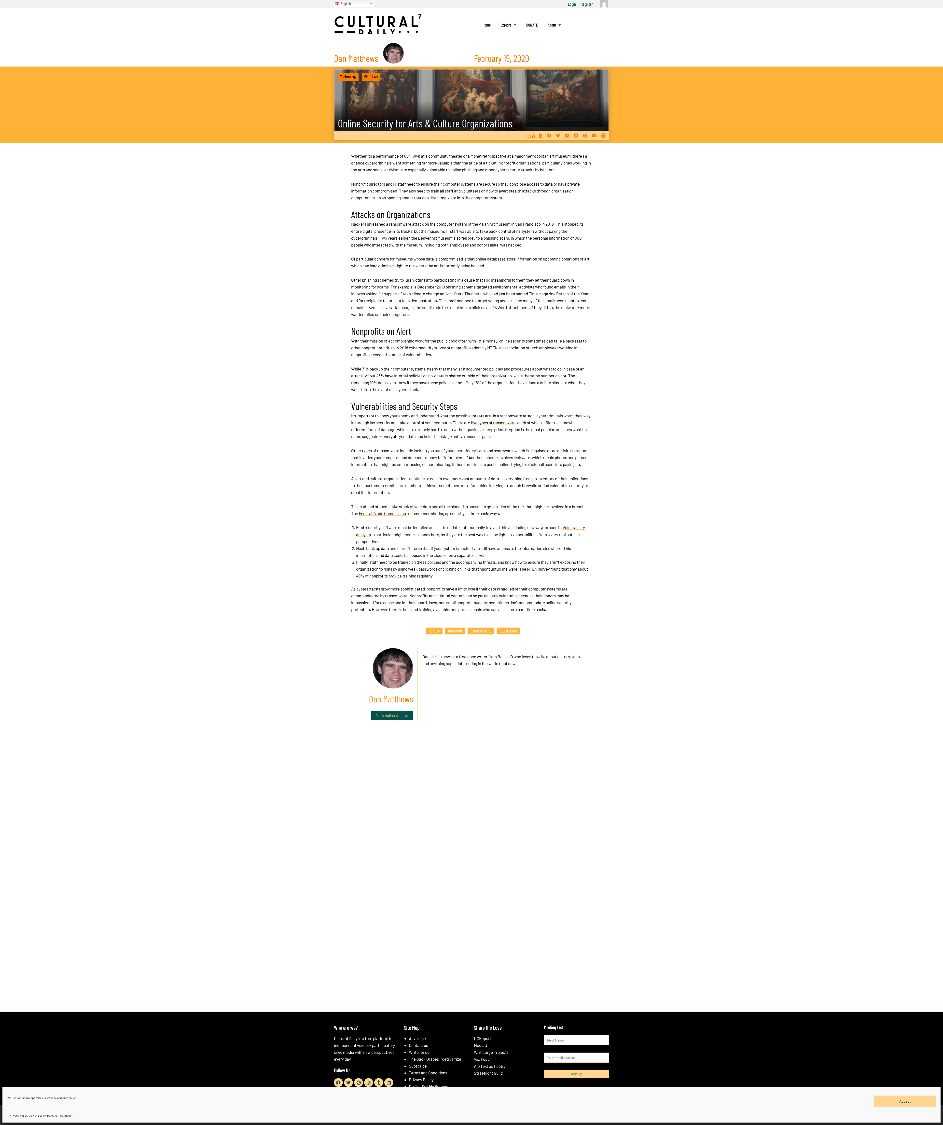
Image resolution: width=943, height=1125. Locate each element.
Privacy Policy (421, 1079)
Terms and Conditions (428, 1072)
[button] (548, 135)
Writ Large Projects (491, 1052)
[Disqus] (471, 799)
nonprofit (455, 630)
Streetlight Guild (488, 1072)
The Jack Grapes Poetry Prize (435, 1058)
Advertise (417, 1038)
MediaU (480, 1045)
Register (587, 3)
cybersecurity (481, 630)
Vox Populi (483, 1059)
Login (572, 3)
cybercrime (508, 630)
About (552, 24)
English (345, 3)
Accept (905, 1101)
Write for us (419, 1052)
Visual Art (371, 76)
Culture (434, 630)
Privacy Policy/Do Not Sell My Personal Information (41, 1115)
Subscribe (418, 1065)
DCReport (482, 1038)
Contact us (418, 1045)
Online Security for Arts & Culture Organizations (425, 123)
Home (487, 24)
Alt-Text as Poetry (490, 1066)
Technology (348, 76)
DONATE (532, 24)
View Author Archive (392, 715)
